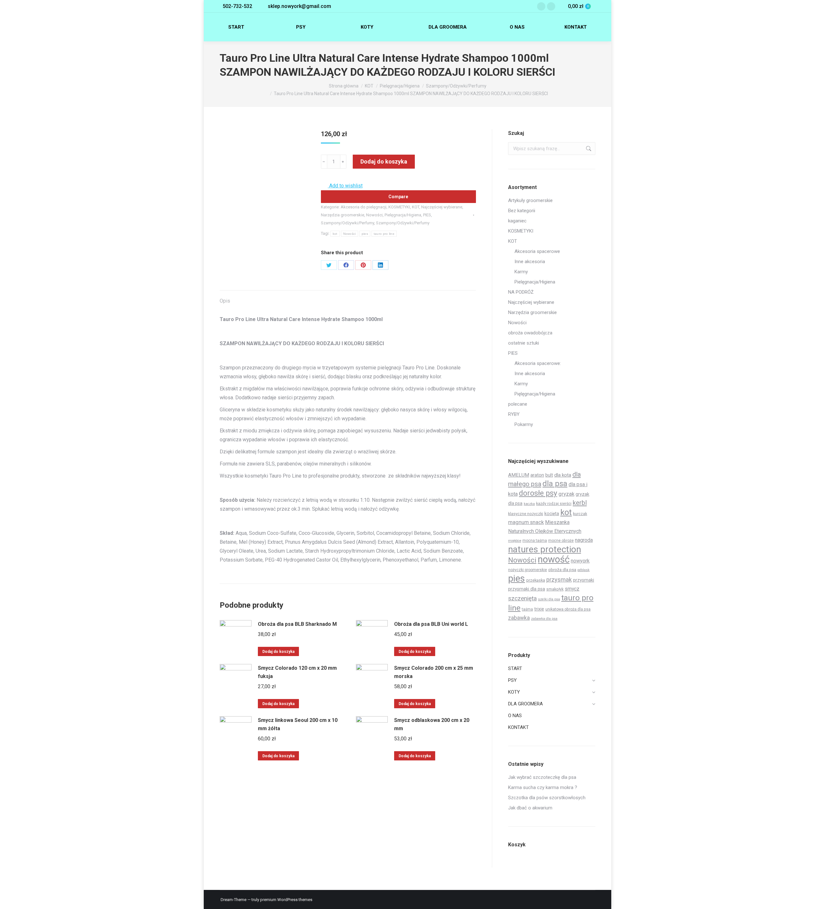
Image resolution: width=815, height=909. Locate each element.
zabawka (519, 618)
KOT (415, 207)
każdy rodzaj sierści (553, 503)
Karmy (521, 272)
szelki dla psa (549, 599)
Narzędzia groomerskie (342, 215)
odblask (584, 570)
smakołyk (554, 589)
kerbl (580, 503)
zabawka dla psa (544, 619)
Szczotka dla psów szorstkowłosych (546, 798)
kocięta (551, 513)
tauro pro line (384, 233)
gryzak (566, 494)
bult (549, 475)
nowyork (580, 561)
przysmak (559, 579)
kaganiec (517, 221)
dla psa (554, 483)
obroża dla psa (562, 569)
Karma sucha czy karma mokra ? (542, 787)
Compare (398, 196)
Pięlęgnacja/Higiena (534, 394)
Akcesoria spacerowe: (537, 363)
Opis (225, 301)
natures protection (544, 549)
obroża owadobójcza (530, 333)
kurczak (580, 513)
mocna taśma (534, 540)
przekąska (535, 580)
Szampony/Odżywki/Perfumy (347, 222)
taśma (527, 609)
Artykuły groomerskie (530, 200)
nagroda (584, 540)
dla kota (562, 475)
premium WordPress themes (286, 899)
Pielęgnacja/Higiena (403, 215)
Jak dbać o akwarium (530, 808)
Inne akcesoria (529, 261)
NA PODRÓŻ (521, 292)
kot (335, 233)
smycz (572, 589)
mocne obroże (561, 540)
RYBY (514, 414)
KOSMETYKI (399, 207)
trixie (539, 609)
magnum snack (526, 522)
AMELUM (518, 475)
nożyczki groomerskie (527, 570)
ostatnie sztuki (523, 343)
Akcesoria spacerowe (537, 251)
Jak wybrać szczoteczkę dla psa (542, 777)
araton (537, 475)
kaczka (529, 504)
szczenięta (522, 598)
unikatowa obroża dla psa (568, 609)
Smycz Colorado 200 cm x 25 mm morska (433, 672)
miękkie (514, 540)
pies (365, 233)
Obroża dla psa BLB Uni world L (431, 624)
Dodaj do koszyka (383, 161)
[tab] (225, 297)
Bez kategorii (521, 210)
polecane (517, 404)
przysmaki (583, 580)
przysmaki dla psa (526, 588)
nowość (554, 559)
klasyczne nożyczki (525, 513)
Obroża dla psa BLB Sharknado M (297, 624)
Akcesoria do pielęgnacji (363, 207)
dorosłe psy (538, 493)
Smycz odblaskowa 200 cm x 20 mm (431, 724)
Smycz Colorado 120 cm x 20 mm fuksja (297, 672)
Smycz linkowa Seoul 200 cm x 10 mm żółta (297, 724)
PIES (427, 215)
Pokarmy (523, 424)
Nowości (374, 215)
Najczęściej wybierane (441, 207)
